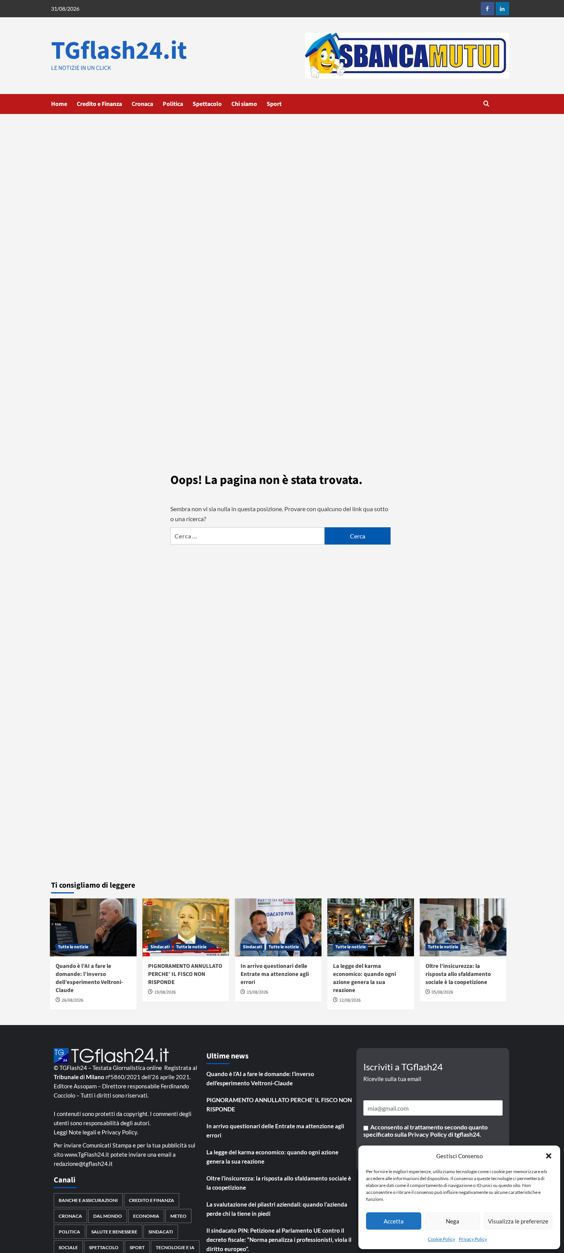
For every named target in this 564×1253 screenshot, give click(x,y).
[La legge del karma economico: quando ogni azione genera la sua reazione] (370, 927)
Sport (274, 104)
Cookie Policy (441, 1239)
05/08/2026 (442, 992)
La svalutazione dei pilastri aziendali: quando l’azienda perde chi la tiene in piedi (276, 1209)
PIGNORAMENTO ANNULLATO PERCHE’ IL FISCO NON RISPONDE (185, 974)
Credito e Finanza (99, 104)
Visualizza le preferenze (518, 1221)
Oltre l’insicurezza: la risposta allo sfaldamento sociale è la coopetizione (458, 974)
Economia (146, 1216)
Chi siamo (244, 104)
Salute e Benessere (114, 1232)
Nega (452, 1221)
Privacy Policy (473, 1239)
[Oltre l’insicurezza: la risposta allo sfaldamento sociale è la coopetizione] (463, 927)
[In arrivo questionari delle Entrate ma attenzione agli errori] (278, 927)
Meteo (178, 1216)
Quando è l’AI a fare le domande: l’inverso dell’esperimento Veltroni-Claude (89, 978)
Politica (173, 104)
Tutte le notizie (73, 947)
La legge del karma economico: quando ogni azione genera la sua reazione (364, 978)
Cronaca (142, 104)
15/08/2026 (257, 992)
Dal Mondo (107, 1216)
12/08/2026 (350, 1000)
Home (59, 104)
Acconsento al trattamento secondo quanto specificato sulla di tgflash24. (425, 1130)
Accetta (394, 1221)
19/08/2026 (165, 992)
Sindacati (160, 947)
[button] (548, 1156)
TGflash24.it (119, 51)
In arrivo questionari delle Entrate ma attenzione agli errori (275, 974)
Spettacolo (207, 104)
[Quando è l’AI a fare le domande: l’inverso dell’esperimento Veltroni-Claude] (93, 927)
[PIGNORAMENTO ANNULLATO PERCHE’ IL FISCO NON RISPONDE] (185, 927)
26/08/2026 (72, 1000)
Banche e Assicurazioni (88, 1200)
